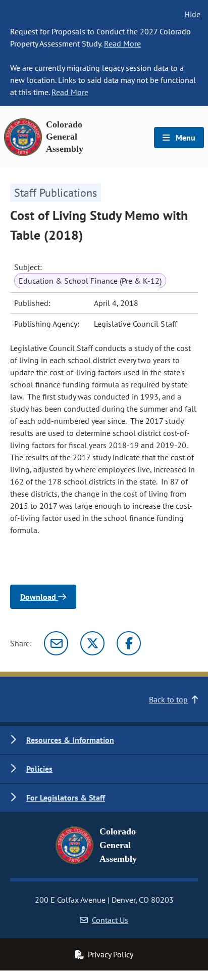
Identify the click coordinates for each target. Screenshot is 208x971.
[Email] (56, 643)
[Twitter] (92, 643)
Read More (122, 43)
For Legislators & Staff (65, 797)
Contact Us (110, 920)
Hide (192, 14)
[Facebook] (129, 643)
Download (39, 597)
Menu (184, 138)
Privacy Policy (110, 954)
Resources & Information (70, 740)
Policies (39, 769)
